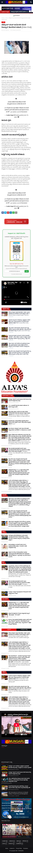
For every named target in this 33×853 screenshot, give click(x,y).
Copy (26, 271)
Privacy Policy (19, 848)
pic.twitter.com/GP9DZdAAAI (19, 112)
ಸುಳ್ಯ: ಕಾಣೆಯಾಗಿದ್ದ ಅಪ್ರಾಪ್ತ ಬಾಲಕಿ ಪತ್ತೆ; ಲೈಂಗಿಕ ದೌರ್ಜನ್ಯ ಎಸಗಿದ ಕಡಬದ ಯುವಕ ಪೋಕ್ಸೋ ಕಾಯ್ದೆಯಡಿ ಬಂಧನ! (19, 780)
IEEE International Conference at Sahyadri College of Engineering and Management (18, 793)
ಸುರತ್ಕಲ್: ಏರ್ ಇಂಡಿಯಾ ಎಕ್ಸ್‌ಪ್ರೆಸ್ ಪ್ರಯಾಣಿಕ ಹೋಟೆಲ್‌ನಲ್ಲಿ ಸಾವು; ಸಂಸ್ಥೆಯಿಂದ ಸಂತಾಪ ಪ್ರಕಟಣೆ (19, 766)
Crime (6, 18)
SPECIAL (25, 841)
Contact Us (12, 848)
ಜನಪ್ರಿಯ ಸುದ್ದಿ (24, 629)
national (11, 841)
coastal (4, 841)
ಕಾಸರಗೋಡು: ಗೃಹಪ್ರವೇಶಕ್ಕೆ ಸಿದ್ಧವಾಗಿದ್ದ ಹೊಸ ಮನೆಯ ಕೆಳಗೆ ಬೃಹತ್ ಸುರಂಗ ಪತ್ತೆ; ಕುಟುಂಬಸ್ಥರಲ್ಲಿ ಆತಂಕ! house (19, 422)
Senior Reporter (6, 30)
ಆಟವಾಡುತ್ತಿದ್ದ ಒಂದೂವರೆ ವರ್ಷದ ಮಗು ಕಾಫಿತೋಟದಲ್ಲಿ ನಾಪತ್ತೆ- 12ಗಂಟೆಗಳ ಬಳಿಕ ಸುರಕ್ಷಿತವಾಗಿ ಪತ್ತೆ (17, 546)
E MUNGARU (21, 851)
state (18, 841)
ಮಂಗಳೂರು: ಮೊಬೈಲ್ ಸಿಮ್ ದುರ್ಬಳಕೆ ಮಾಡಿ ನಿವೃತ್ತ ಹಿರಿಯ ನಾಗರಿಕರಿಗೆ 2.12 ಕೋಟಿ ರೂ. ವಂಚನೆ (19, 429)
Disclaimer (25, 848)
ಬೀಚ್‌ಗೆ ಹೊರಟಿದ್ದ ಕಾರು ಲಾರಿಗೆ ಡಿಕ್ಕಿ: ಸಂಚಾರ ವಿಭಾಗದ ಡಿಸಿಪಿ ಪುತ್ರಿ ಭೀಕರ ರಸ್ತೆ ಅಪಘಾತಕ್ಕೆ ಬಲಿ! (19, 787)
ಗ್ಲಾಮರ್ (9, 629)
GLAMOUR (19, 844)
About (6, 848)
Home (3, 18)
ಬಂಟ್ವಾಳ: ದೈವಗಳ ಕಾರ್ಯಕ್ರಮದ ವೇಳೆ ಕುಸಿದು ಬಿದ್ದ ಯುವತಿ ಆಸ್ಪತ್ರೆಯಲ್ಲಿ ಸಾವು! (19, 400)
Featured (11, 844)
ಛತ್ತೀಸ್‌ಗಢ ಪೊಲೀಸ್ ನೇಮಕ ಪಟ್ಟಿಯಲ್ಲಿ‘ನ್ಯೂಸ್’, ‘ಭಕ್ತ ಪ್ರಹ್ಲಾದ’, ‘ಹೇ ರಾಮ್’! (19, 614)
